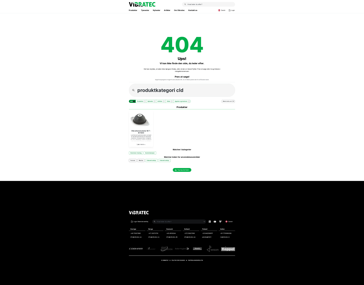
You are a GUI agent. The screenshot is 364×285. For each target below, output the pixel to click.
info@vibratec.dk (171, 237)
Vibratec (165, 260)
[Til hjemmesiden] (138, 212)
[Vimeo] (220, 221)
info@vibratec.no (153, 237)
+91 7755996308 (225, 233)
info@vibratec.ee (189, 237)
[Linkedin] (210, 221)
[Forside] (142, 6)
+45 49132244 (171, 233)
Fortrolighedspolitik (195, 260)
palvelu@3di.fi (206, 237)
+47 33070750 (153, 233)
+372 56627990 (189, 233)
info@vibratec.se (136, 237)
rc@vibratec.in (225, 237)
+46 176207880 (135, 233)
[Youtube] (215, 221)
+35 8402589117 (207, 233)
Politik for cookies (178, 260)
